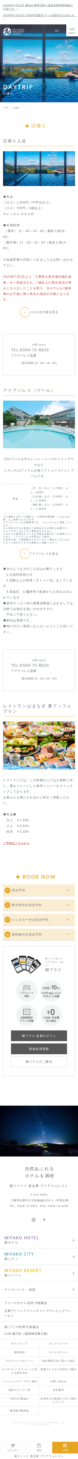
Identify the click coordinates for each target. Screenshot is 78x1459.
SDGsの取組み (19, 1398)
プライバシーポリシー (19, 1360)
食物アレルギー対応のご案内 (58, 1369)
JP (57, 30)
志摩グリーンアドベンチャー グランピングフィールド (37, 1313)
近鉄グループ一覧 (19, 1389)
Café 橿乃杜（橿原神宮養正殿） (27, 1333)
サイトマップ (19, 1343)
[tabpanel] (39, 168)
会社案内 (58, 1389)
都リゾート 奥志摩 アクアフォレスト (39, 1456)
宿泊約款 (19, 1352)
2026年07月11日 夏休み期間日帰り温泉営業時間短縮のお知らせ (38, 7)
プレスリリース (58, 1343)
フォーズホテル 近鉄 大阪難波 (25, 1303)
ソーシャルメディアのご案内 (19, 1381)
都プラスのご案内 (39, 1061)
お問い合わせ (58, 1381)
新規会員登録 (39, 1048)
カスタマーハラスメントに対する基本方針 (19, 1371)
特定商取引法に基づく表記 (58, 1360)
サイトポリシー (58, 1352)
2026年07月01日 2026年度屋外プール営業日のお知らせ (39, 15)
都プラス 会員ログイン (39, 1035)
